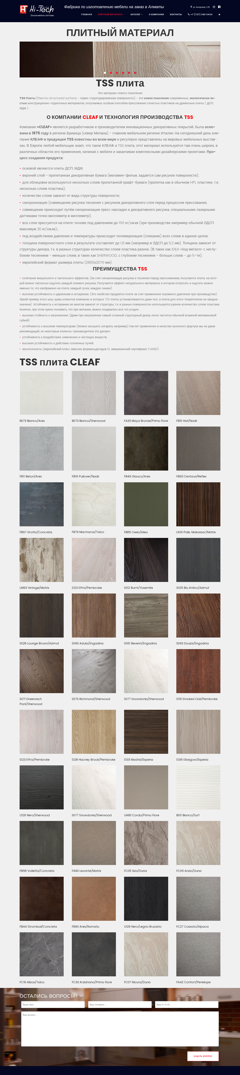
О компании (156, 14)
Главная (86, 14)
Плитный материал (110, 14)
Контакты (176, 14)
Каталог (136, 14)
